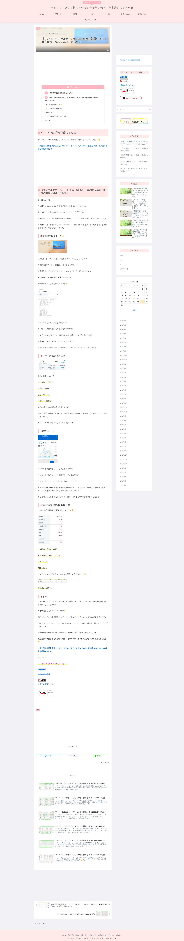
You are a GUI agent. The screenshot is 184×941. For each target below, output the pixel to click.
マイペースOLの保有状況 (54, 108)
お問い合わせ (102, 935)
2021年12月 (123, 455)
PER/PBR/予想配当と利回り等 (56, 116)
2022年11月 (123, 407)
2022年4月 (123, 437)
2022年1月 (123, 451)
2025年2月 (123, 321)
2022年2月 (123, 446)
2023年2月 (123, 394)
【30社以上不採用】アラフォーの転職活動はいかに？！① (134, 163)
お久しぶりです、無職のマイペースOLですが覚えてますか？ (133, 170)
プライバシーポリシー (115, 935)
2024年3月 (123, 342)
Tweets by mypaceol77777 (130, 60)
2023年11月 (123, 360)
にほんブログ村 (44, 674)
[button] (150, 109)
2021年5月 (123, 481)
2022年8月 (123, 420)
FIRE (121, 256)
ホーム (64, 935)
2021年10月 (123, 464)
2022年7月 (123, 425)
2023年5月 (123, 381)
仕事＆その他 (124, 269)
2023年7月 (123, 373)
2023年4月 (123, 386)
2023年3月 (123, 390)
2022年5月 (123, 433)
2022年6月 (123, 429)
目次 (72, 87)
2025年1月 (123, 325)
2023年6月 (123, 377)
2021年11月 (123, 459)
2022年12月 (123, 403)
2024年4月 (123, 338)
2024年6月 (123, 329)
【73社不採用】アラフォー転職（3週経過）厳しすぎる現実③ (134, 149)
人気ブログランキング (46, 684)
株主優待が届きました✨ (54, 104)
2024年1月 (123, 351)
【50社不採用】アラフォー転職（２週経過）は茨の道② (134, 156)
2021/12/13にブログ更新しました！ (61, 93)
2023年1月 (123, 399)
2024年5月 (123, 334)
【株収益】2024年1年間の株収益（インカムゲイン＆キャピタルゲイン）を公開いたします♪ (134, 143)
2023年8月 (123, 368)
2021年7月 (123, 472)
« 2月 (134, 310)
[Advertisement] (73, 68)
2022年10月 (123, 412)
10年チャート (50, 112)
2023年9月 (123, 364)
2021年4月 (123, 485)
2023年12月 (123, 355)
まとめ (48, 120)
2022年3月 (123, 442)
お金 (121, 260)
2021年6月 (123, 476)
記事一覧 (71, 935)
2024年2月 (123, 347)
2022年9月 (123, 416)
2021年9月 (123, 468)
